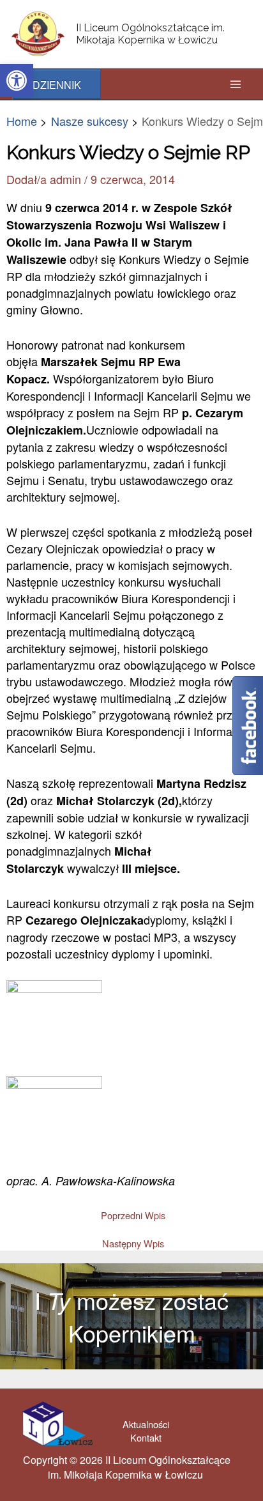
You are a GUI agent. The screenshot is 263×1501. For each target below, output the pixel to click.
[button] (16, 80)
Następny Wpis (133, 1244)
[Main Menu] (235, 84)
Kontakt (146, 1437)
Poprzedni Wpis (133, 1215)
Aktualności (146, 1424)
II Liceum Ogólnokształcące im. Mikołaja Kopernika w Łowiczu (150, 34)
